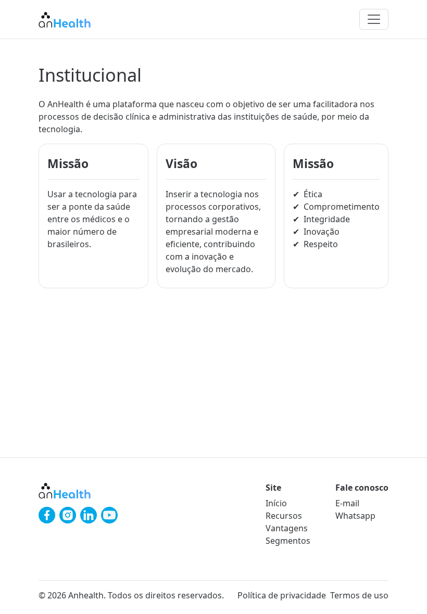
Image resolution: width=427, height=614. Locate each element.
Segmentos (288, 540)
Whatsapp (355, 515)
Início (276, 503)
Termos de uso (359, 595)
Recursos (284, 515)
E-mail (347, 503)
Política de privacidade (281, 595)
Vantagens (287, 528)
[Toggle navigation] (373, 19)
